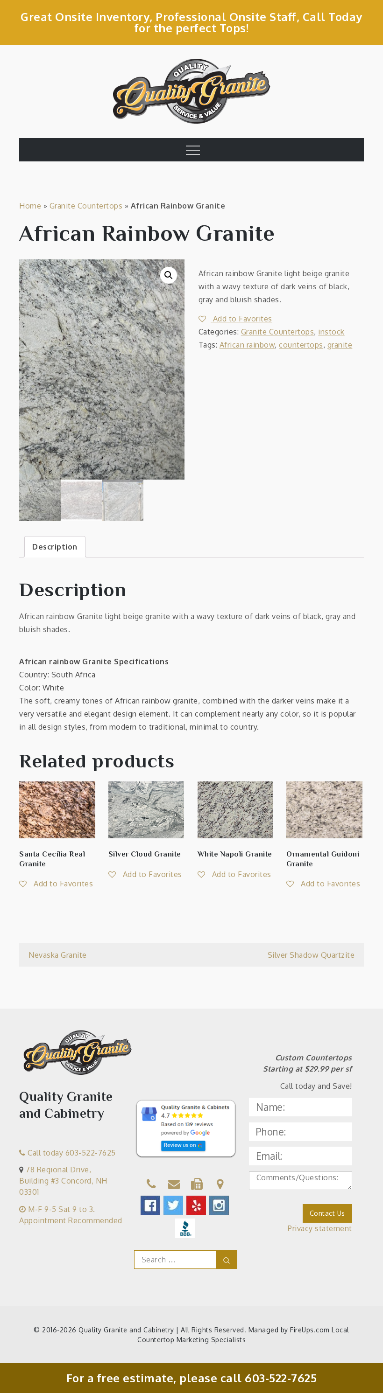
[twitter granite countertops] (173, 1205)
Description (55, 546)
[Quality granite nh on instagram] (219, 1205)
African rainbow (247, 344)
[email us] (174, 1185)
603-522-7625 (281, 1378)
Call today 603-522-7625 (71, 1152)
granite (340, 344)
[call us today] (151, 1185)
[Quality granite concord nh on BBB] (185, 1228)
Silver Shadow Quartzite (311, 955)
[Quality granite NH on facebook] (151, 1205)
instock (331, 331)
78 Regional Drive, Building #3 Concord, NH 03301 (63, 1181)
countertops (301, 344)
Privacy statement (320, 1228)
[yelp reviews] (196, 1205)
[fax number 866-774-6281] (197, 1185)
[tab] (54, 546)
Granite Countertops (86, 205)
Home (30, 205)
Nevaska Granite (57, 955)
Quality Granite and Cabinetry (126, 1330)
